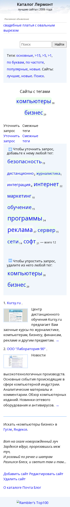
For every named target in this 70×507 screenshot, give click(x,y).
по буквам (15, 62)
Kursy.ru (14, 303)
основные (24, 55)
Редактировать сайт (46, 473)
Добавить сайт (15, 473)
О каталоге (12, 487)
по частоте (35, 62)
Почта (27, 487)
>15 (37, 55)
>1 (50, 55)
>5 (44, 55)
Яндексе (20, 429)
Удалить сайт (14, 479)
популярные (17, 69)
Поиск (39, 76)
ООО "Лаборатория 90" (26, 348)
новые (34, 69)
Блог (37, 487)
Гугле (7, 429)
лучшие (13, 76)
